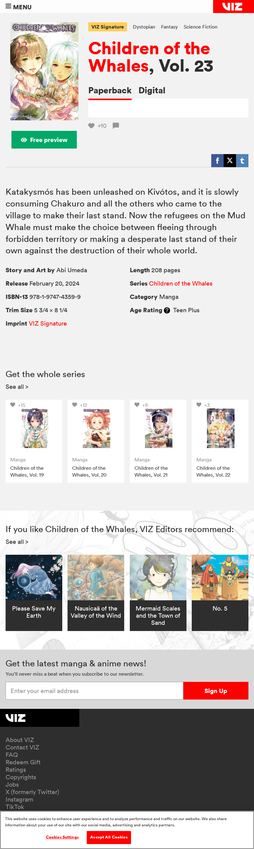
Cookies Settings (62, 837)
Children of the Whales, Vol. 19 (27, 471)
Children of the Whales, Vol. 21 (151, 471)
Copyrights (21, 777)
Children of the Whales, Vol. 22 (213, 471)
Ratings (16, 769)
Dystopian (144, 26)
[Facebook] (217, 160)
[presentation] (34, 428)
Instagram (19, 799)
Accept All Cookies (108, 837)
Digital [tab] (151, 90)
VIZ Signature (107, 26)
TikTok (15, 807)
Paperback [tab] (110, 90)
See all (17, 386)
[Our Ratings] (167, 310)
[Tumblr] (242, 160)
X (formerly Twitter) (32, 792)
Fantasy (169, 26)
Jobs (12, 784)
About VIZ (20, 740)
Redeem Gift (23, 762)
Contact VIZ (22, 747)
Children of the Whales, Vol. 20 (89, 471)
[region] (127, 830)
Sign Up (215, 691)
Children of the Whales (149, 56)
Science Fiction (200, 26)
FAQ (12, 754)
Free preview (49, 140)
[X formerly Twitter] (230, 160)
